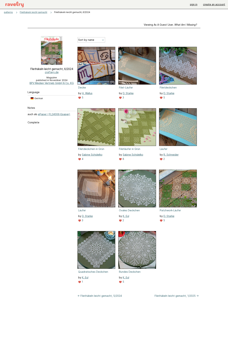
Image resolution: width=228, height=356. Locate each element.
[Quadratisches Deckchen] (96, 250)
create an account (214, 4)
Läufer (163, 148)
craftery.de (52, 72)
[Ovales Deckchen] (137, 188)
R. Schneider (171, 154)
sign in (193, 4)
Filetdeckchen (168, 87)
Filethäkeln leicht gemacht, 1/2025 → (177, 295)
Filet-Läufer (126, 87)
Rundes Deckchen (130, 271)
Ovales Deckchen (129, 210)
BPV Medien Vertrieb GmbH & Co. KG (52, 83)
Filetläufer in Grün (129, 148)
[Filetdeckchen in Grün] (96, 127)
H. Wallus (87, 93)
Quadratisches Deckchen (93, 271)
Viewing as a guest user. (170, 24)
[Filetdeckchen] (178, 66)
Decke (82, 87)
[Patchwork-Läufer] (178, 188)
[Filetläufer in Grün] (137, 127)
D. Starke (128, 93)
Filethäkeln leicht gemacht (33, 12)
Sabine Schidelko (92, 154)
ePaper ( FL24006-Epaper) (54, 114)
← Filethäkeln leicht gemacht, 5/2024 (99, 295)
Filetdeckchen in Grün (91, 148)
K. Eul (126, 216)
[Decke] (96, 66)
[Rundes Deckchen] (137, 250)
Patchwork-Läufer (170, 210)
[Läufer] (178, 127)
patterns (8, 12)
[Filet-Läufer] (137, 66)
